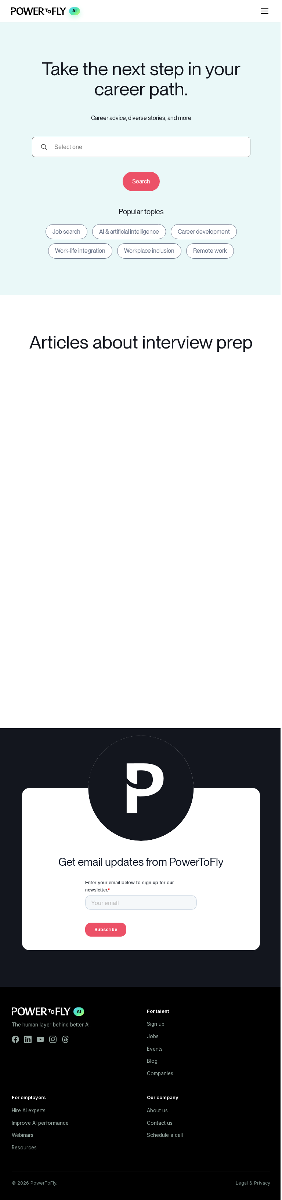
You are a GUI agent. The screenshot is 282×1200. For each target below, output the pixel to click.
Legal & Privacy (253, 1183)
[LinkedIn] (28, 1039)
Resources (24, 1147)
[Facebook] (15, 1039)
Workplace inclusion (149, 250)
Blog (152, 1061)
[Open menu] (264, 11)
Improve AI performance (40, 1123)
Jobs (153, 1036)
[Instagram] (53, 1039)
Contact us (160, 1123)
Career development (204, 231)
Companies (160, 1073)
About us (157, 1110)
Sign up (155, 1024)
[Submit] (141, 181)
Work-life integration (80, 250)
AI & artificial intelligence (129, 231)
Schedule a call (165, 1135)
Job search (66, 231)
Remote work (210, 250)
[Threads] (65, 1039)
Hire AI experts (29, 1110)
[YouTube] (40, 1039)
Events (155, 1049)
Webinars (22, 1135)
